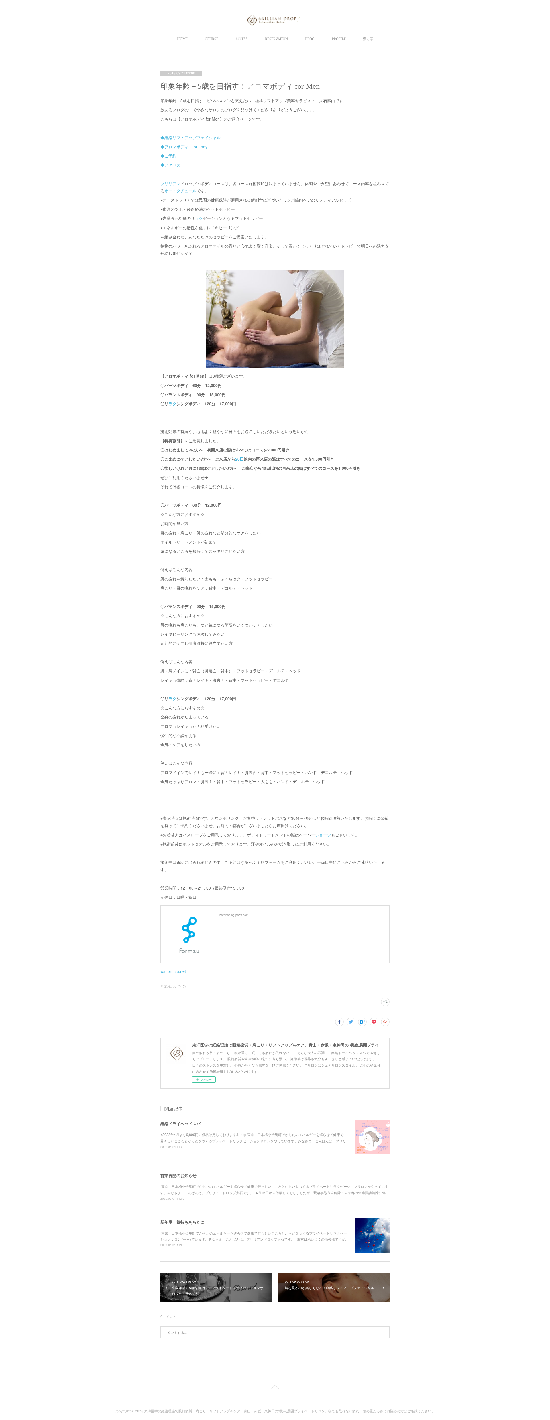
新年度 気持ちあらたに (182, 1222)
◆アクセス (170, 165)
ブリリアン (170, 183)
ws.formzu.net (173, 971)
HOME (182, 38)
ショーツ (323, 835)
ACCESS (241, 38)
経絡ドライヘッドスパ (180, 1123)
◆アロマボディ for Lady (183, 146)
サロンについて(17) (173, 986)
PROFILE (339, 38)
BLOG (310, 38)
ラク (199, 218)
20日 (239, 459)
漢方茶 (368, 38)
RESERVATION (276, 38)
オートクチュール (180, 190)
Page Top (275, 1388)
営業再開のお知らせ (178, 1175)
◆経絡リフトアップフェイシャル (190, 137)
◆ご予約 (168, 156)
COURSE (211, 38)
